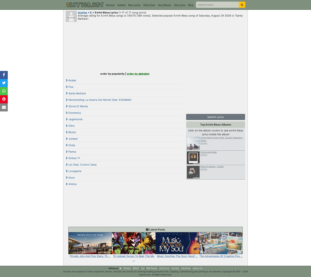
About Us (197, 268)
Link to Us (164, 268)
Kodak (72, 80)
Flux (71, 86)
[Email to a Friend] (4, 107)
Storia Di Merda (78, 106)
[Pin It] (4, 99)
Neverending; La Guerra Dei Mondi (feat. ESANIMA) (100, 99)
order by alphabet (138, 73)
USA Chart (149, 5)
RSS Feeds (151, 268)
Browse (110, 5)
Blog (190, 5)
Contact (175, 268)
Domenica (74, 112)
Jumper (73, 138)
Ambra (72, 184)
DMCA (136, 268)
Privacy (127, 268)
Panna (72, 151)
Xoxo (71, 177)
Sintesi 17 (74, 158)
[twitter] (120, 268)
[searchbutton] (242, 5)
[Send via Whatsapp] (4, 91)
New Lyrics (134, 5)
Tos (142, 268)
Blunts (72, 132)
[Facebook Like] (4, 75)
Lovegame (74, 171)
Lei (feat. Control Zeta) (82, 164)
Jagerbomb (75, 119)
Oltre (71, 125)
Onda (71, 145)
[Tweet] (4, 83)
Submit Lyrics (215, 117)
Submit (121, 5)
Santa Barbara (77, 93)
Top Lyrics (179, 5)
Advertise (186, 268)
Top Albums (164, 5)
